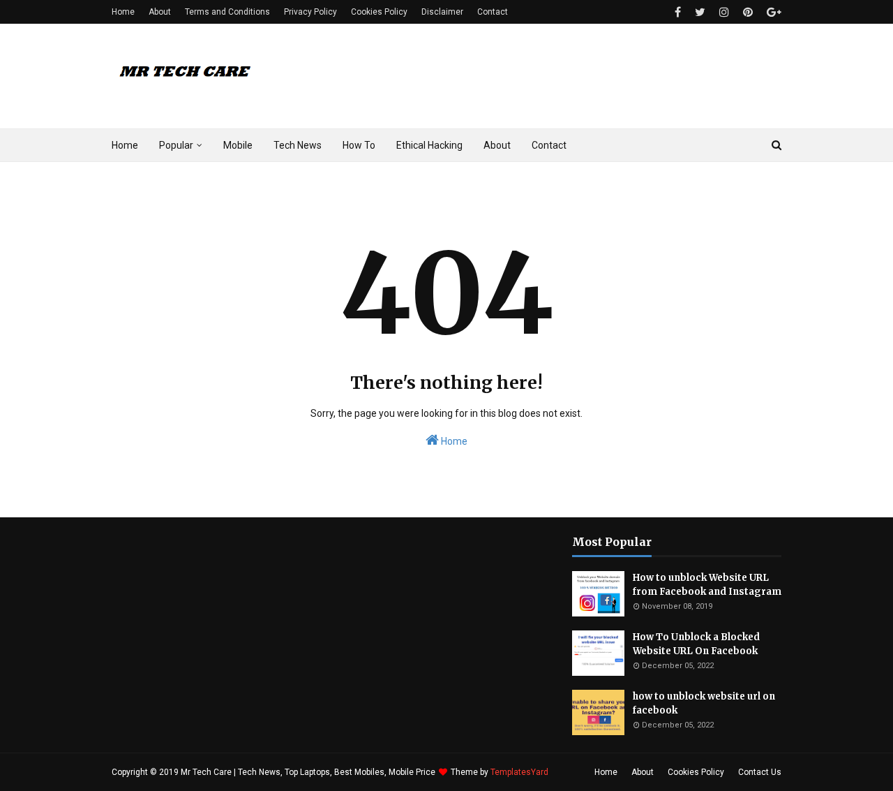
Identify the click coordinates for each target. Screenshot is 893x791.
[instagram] (724, 12)
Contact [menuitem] (549, 145)
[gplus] (772, 12)
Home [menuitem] (125, 145)
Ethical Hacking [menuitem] (429, 145)
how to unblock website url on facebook (704, 703)
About (160, 12)
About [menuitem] (497, 145)
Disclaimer (442, 12)
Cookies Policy (379, 12)
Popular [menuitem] (176, 145)
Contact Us (759, 772)
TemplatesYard (519, 772)
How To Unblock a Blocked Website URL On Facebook (696, 644)
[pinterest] (748, 12)
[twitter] (700, 12)
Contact (492, 12)
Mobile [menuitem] (238, 145)
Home (123, 12)
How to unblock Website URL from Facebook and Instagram (707, 585)
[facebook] (677, 12)
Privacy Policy (310, 12)
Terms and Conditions (227, 12)
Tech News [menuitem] (297, 145)
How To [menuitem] (359, 145)
